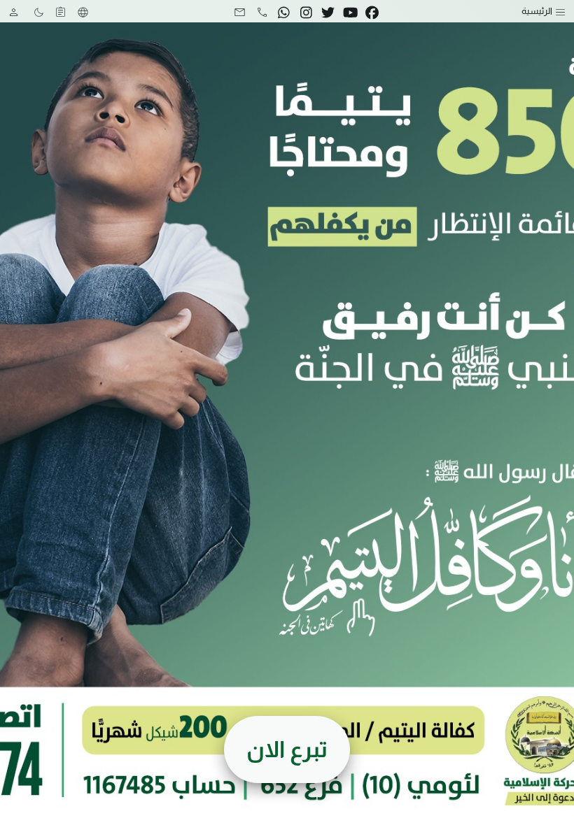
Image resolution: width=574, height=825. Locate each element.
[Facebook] (372, 11)
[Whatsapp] (284, 11)
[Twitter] (328, 11)
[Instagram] (306, 11)
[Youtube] (350, 11)
